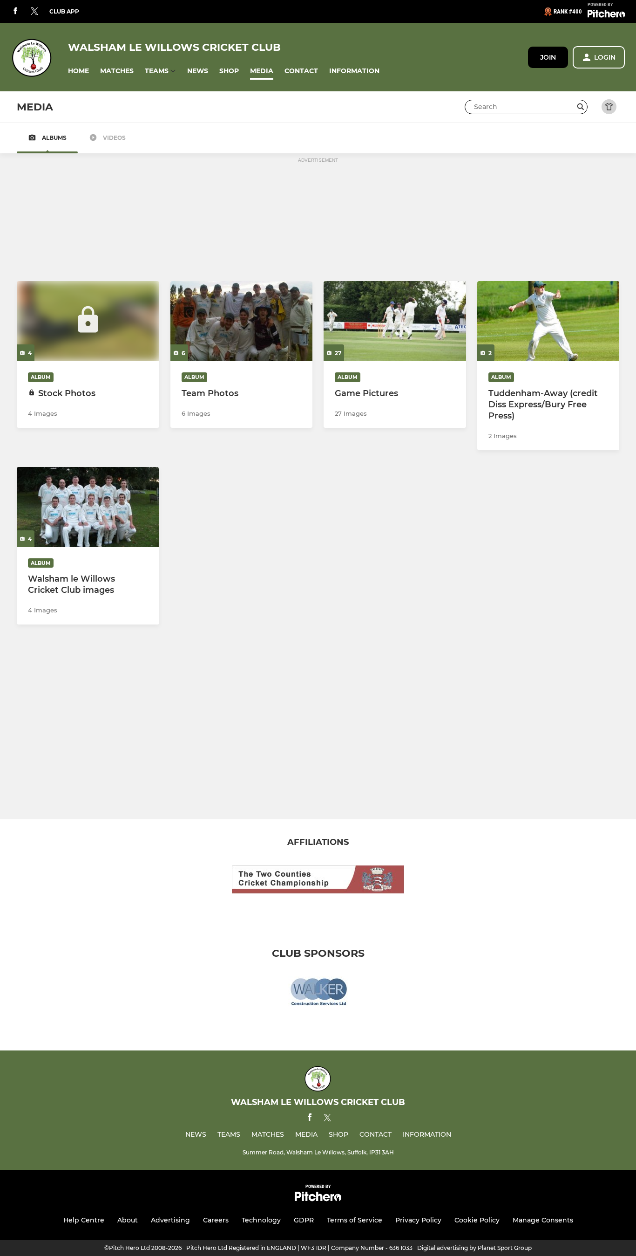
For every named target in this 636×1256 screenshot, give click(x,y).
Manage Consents (543, 1220)
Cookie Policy (477, 1220)
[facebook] (15, 11)
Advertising (170, 1220)
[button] (78, 71)
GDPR (304, 1220)
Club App (64, 11)
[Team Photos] (241, 321)
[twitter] (34, 11)
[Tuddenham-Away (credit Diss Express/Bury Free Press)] (548, 321)
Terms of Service (354, 1220)
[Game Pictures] (395, 321)
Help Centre (83, 1220)
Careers (216, 1220)
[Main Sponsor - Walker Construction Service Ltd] (318, 993)
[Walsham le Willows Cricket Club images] (88, 507)
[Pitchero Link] (606, 15)
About (127, 1220)
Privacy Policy (418, 1220)
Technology (261, 1220)
